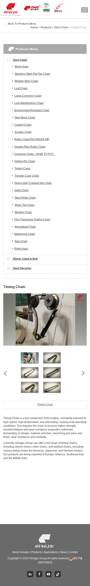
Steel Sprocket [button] (21, 268)
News (63, 552)
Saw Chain (21, 241)
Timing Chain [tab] (45, 404)
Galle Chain (21, 190)
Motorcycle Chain (24, 234)
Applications (50, 552)
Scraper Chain (23, 132)
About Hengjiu (20, 552)
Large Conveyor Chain (28, 95)
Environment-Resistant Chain (31, 110)
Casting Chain (22, 124)
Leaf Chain (21, 88)
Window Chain (23, 212)
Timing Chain (22, 168)
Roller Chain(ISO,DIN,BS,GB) (31, 139)
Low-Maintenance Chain (29, 103)
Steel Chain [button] (19, 60)
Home (34, 27)
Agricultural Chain (25, 226)
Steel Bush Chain (24, 117)
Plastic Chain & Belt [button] (25, 258)
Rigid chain (21, 248)
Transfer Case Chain (26, 175)
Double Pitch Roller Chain (29, 146)
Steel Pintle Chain (25, 197)
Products (46, 27)
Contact (73, 552)
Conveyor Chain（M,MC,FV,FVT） (34, 154)
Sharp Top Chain (24, 205)
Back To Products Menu (22, 23)
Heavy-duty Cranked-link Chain (33, 183)
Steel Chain (61, 27)
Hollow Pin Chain (24, 161)
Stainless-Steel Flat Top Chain (32, 73)
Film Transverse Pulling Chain (32, 219)
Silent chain (21, 66)
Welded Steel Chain (26, 81)
